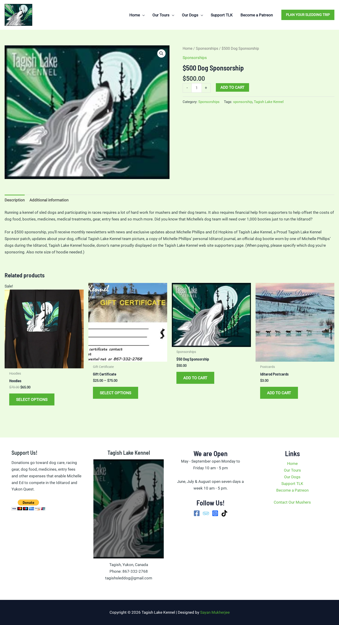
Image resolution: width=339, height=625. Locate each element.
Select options (32, 399)
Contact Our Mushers (292, 502)
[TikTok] (224, 513)
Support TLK (292, 483)
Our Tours (292, 470)
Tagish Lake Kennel (269, 102)
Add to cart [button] (195, 378)
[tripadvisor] (206, 513)
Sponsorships (207, 48)
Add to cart (232, 87)
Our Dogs (292, 477)
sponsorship (242, 102)
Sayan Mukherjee (215, 612)
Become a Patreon (292, 490)
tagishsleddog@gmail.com (128, 578)
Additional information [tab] (49, 200)
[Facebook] (196, 513)
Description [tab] (15, 200)
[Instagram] (215, 513)
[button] (142, 15)
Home (187, 48)
